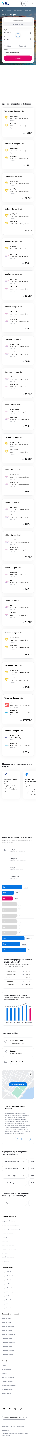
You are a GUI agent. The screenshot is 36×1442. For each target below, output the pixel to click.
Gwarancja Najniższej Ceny (10, 1225)
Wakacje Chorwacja (8, 1334)
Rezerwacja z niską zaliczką (11, 1229)
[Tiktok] (21, 1409)
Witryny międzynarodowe (12, 1417)
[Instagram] (15, 1409)
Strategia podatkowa (9, 1385)
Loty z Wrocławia (7, 1304)
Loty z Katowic (6, 1308)
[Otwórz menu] (32, 3)
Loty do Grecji (6, 1280)
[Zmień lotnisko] (18, 35)
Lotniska (5, 1253)
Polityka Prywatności (17, 1426)
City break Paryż (7, 1346)
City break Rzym (7, 1338)
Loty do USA (6, 1284)
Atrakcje (5, 1237)
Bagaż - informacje (8, 1257)
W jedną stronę (18, 24)
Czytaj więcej (21, 1139)
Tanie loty (8, 10)
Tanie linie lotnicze (8, 1245)
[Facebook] (4, 1409)
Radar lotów (6, 1241)
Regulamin (5, 1426)
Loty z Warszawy (7, 1292)
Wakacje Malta (6, 1318)
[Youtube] (10, 1409)
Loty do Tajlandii (7, 1288)
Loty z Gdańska (7, 1300)
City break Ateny (7, 1354)
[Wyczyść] (30, 33)
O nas (4, 1365)
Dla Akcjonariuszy (7, 1381)
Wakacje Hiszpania (8, 1326)
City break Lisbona (8, 1350)
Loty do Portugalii (7, 1276)
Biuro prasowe (6, 1369)
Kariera (4, 1373)
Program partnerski (8, 1377)
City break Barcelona (8, 1342)
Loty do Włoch (6, 1272)
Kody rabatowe (6, 1261)
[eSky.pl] (3, 10)
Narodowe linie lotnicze (9, 1249)
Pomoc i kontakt (7, 1393)
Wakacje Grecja (7, 1330)
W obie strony (18, 21)
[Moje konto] (26, 3)
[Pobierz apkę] (21, 3)
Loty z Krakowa (7, 1296)
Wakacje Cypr (6, 1322)
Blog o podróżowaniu (8, 1221)
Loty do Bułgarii (18, 10)
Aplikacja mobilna (7, 1233)
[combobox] (16, 33)
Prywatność (5, 1430)
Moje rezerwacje (7, 1389)
